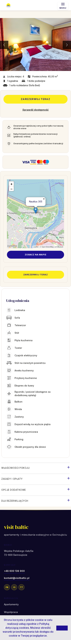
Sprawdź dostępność (35, 109)
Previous (4, 45)
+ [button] (11, 184)
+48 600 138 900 (14, 571)
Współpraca (11, 612)
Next (67, 45)
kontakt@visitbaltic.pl (16, 578)
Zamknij (62, 628)
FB (7, 587)
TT (21, 587)
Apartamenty (11, 604)
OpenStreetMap (48, 247)
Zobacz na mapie (35, 254)
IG (14, 587)
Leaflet (35, 247)
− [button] (11, 189)
